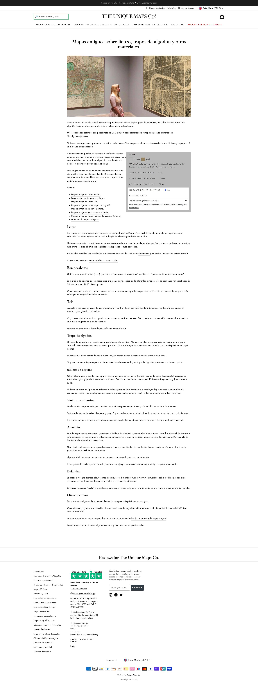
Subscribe (137, 587)
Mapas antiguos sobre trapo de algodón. (91, 205)
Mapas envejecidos (42, 612)
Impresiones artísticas (150, 25)
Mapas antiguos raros (53, 25)
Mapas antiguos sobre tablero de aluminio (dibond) (96, 216)
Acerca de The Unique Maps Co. (47, 576)
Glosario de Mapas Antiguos (46, 638)
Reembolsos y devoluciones (45, 598)
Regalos (177, 25)
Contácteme (39, 571)
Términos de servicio (42, 652)
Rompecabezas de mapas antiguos (88, 198)
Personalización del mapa (44, 607)
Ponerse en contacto (77, 525)
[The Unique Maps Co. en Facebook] (116, 595)
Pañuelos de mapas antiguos (85, 219)
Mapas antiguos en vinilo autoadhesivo (90, 212)
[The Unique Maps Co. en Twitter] (121, 595)
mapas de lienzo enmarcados (103, 260)
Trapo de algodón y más (44, 620)
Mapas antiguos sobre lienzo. (85, 195)
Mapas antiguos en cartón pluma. (87, 209)
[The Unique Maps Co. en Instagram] (110, 595)
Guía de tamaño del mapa (45, 603)
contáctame (169, 143)
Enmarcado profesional (43, 580)
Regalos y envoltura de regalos (47, 634)
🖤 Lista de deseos (186, 8)
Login (72, 646)
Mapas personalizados (205, 25)
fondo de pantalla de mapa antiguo (148, 518)
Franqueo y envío (41, 594)
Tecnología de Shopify (129, 679)
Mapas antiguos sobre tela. (84, 202)
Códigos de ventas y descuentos (47, 625)
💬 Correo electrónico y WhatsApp (161, 8)
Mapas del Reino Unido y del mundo (102, 25)
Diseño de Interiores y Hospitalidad (48, 585)
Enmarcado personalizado (45, 616)
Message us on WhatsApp (84, 593)
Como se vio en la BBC (43, 643)
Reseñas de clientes (42, 629)
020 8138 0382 (80, 588)
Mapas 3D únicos (41, 589)
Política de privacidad (43, 647)
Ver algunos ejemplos (77, 136)
